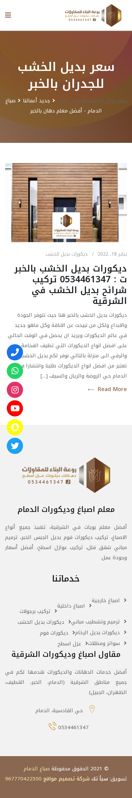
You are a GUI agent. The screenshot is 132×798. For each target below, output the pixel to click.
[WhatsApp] (15, 371)
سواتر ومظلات (104, 643)
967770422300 (23, 778)
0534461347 (73, 727)
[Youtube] (15, 408)
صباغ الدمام (37, 768)
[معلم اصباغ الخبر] (15, 390)
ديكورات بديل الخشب (67, 254)
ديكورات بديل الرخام (97, 632)
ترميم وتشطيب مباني (95, 621)
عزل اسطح (69, 643)
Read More (112, 389)
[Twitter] (15, 446)
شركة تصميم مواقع (66, 778)
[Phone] (15, 352)
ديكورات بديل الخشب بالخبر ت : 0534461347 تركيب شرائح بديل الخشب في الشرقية (70, 284)
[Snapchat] (15, 427)
